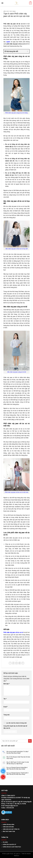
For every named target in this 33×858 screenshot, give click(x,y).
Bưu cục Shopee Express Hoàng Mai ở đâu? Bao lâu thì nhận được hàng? (17, 768)
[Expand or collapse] (27, 51)
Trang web (7, 715)
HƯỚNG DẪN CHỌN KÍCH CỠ (9, 844)
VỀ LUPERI (5, 842)
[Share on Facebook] (10, 663)
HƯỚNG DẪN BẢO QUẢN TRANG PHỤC (12, 846)
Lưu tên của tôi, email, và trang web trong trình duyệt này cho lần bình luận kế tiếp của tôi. (15, 725)
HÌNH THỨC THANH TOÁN (9, 831)
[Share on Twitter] (13, 663)
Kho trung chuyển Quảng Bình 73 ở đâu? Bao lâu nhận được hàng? (18, 752)
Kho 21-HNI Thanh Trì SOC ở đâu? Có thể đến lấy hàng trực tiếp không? (18, 762)
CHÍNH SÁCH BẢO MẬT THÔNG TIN (11, 829)
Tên (5, 699)
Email (6, 707)
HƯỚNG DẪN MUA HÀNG (8, 824)
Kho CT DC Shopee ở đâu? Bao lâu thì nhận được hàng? (18, 757)
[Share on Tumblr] (22, 663)
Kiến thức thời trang (9, 11)
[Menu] (2, 3)
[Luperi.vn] (16, 3)
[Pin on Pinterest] (19, 663)
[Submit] (30, 741)
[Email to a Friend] (16, 663)
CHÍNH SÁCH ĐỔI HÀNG (8, 826)
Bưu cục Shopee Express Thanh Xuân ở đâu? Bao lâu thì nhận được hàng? (17, 773)
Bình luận (7, 684)
